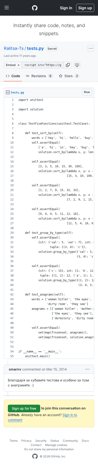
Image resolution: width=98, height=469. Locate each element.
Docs (85, 440)
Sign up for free (24, 408)
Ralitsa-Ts (14, 48)
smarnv (15, 369)
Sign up (85, 7)
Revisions (41, 76)
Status (54, 440)
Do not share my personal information (49, 449)
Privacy (26, 440)
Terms (14, 440)
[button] (68, 65)
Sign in (66, 7)
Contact (36, 445)
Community (70, 440)
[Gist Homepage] (35, 8)
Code (15, 76)
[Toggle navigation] (7, 8)
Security (41, 440)
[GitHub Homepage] (35, 456)
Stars (71, 76)
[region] (49, 228)
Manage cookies (56, 445)
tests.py (35, 48)
